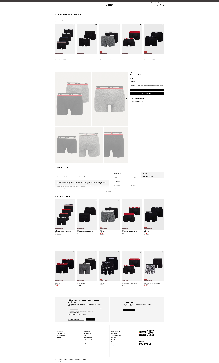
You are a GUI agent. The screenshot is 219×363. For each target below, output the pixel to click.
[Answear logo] (109, 5)
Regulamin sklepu (87, 331)
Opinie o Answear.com (61, 333)
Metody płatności (114, 333)
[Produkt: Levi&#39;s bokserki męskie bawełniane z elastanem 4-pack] (65, 39)
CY (143, 359)
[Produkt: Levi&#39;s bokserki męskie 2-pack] (87, 266)
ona (56, 4)
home (66, 4)
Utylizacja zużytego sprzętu (89, 343)
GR (146, 359)
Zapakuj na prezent (115, 345)
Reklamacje (113, 337)
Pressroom (58, 345)
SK (158, 359)
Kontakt (112, 352)
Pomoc (112, 349)
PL (153, 359)
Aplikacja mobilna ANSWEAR (89, 339)
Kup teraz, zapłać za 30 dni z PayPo (118, 347)
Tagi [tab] (67, 167)
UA (160, 359)
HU (150, 359)
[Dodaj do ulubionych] (74, 25)
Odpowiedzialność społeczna (62, 341)
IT (152, 359)
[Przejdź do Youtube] (145, 344)
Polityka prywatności (58, 359)
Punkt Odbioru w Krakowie (116, 341)
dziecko (62, 4)
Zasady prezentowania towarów (90, 341)
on (58, 4)
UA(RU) (163, 359)
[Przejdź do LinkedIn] (150, 344)
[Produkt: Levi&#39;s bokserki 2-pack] (109, 39)
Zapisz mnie (90, 319)
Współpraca (59, 337)
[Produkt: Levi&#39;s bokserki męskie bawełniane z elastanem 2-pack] (87, 39)
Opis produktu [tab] (60, 167)
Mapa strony (84, 359)
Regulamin (65, 359)
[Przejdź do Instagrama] (142, 344)
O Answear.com (60, 331)
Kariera (58, 347)
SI (157, 359)
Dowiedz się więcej (129, 310)
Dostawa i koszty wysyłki (116, 331)
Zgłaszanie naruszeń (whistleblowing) (63, 343)
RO (155, 359)
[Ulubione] (160, 5)
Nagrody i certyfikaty (61, 335)
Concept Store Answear (115, 339)
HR (148, 359)
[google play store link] (142, 332)
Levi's (131, 72)
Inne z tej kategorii (147, 90)
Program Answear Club (88, 337)
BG (141, 359)
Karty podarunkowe (115, 343)
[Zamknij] (163, 1)
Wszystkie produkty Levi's (147, 93)
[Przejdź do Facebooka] (140, 344)
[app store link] (142, 335)
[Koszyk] (163, 5)
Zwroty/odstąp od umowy (116, 335)
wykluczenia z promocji (74, 309)
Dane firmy (71, 359)
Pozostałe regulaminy (88, 333)
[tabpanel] (109, 180)
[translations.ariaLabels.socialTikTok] (147, 344)
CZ (145, 359)
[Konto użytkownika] (157, 5)
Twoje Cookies (77, 359)
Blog (85, 335)
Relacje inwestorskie (60, 339)
